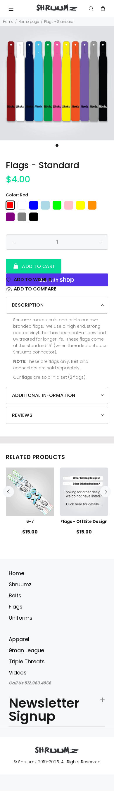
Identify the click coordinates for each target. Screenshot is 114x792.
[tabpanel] (57, 83)
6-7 (30, 521)
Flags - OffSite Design (84, 521)
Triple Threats (27, 661)
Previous (8, 491)
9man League (26, 650)
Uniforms (20, 617)
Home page (28, 21)
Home (8, 21)
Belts (15, 595)
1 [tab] (57, 145)
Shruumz (20, 584)
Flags (16, 606)
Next (105, 491)
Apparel (19, 639)
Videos (18, 672)
